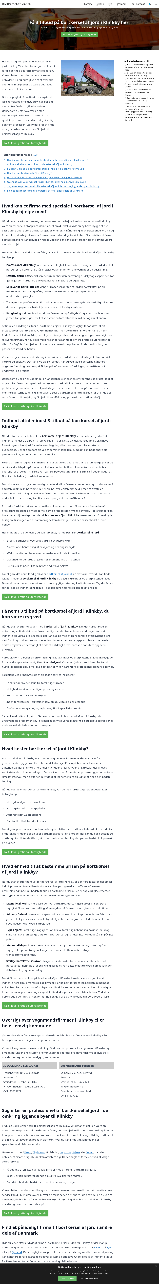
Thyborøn (39, 1152)
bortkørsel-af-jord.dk (59, 574)
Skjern (76, 1152)
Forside (88, 4)
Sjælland (121, 4)
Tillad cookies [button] (67, 1278)
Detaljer (106, 1273)
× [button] (156, 1266)
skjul (35, 154)
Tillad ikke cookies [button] (89, 1278)
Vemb (27, 1152)
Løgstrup (65, 1152)
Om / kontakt (137, 4)
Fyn (110, 4)
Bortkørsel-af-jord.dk (16, 4)
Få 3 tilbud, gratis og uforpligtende (79, 34)
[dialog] (79, 1273)
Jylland (100, 4)
